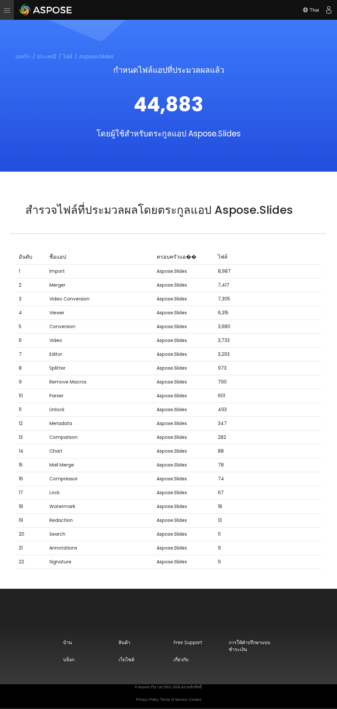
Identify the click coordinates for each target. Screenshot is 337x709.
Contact (195, 699)
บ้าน (67, 642)
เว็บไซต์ (126, 659)
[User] (329, 10)
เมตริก (22, 56)
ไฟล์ (67, 56)
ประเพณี (46, 56)
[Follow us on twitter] (169, 617)
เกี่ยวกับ (181, 659)
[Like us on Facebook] (155, 617)
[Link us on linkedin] (183, 617)
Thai (313, 10)
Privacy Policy (147, 699)
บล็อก (68, 659)
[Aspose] (46, 10)
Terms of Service (173, 699)
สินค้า (124, 642)
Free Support (187, 642)
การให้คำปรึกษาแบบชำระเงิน (249, 645)
